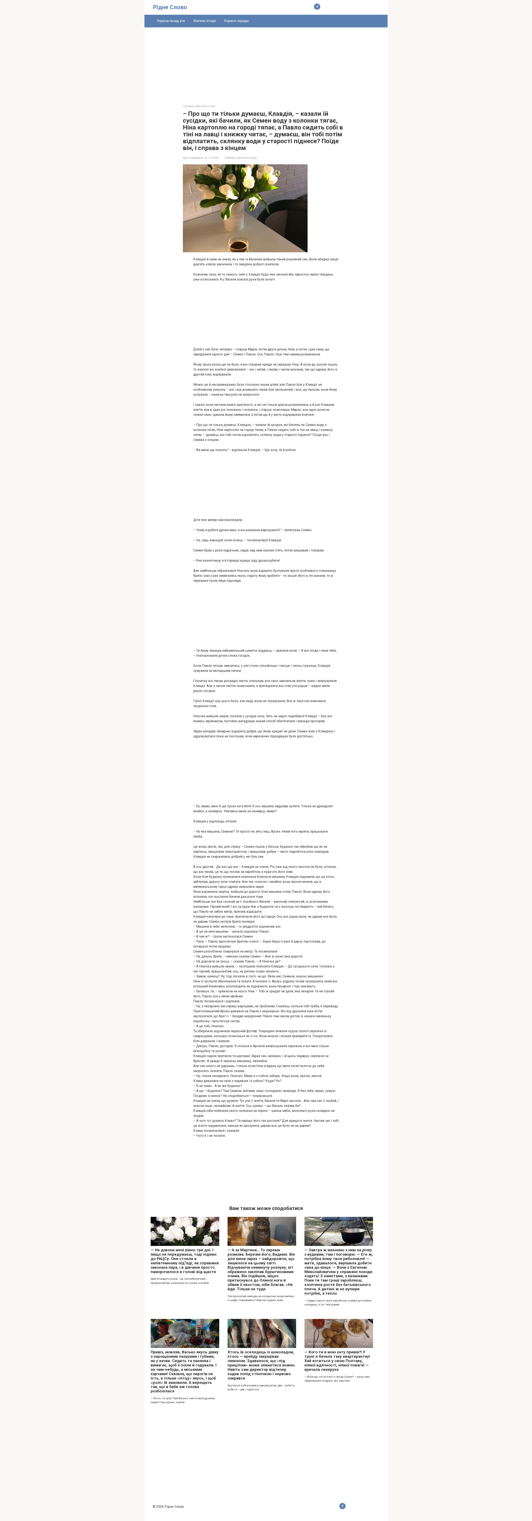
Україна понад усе (171, 21)
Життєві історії (204, 21)
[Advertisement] (266, 63)
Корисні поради (236, 21)
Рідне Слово (170, 7)
